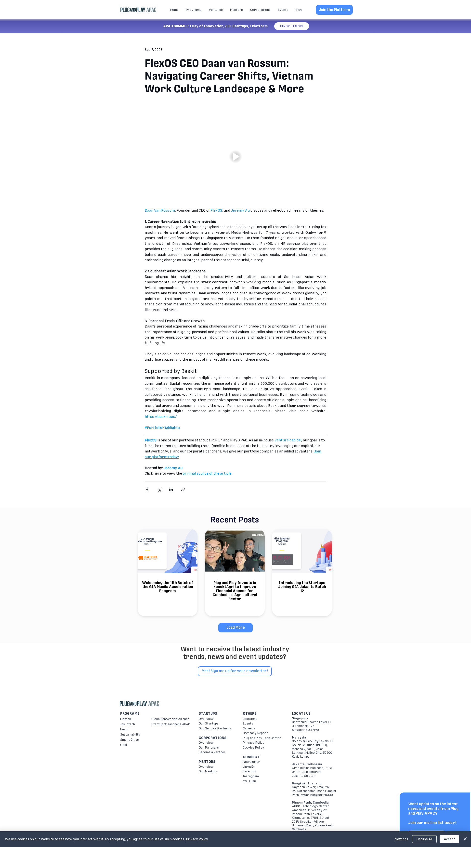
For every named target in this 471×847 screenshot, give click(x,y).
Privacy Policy (253, 742)
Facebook (250, 771)
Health (125, 729)
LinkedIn (249, 766)
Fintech (125, 719)
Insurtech (127, 724)
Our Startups (209, 723)
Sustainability (130, 734)
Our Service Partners (215, 728)
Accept (449, 839)
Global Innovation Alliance (170, 719)
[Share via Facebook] (147, 489)
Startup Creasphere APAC (170, 724)
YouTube (249, 781)
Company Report (255, 733)
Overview (206, 719)
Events (248, 723)
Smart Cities (129, 739)
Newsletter (251, 762)
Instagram (251, 776)
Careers (249, 728)
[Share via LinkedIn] (171, 489)
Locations (250, 719)
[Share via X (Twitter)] (159, 489)
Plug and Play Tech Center (262, 738)
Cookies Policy (253, 747)
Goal (123, 745)
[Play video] (235, 157)
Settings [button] (401, 839)
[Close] (465, 839)
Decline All (424, 839)
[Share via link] (183, 489)
